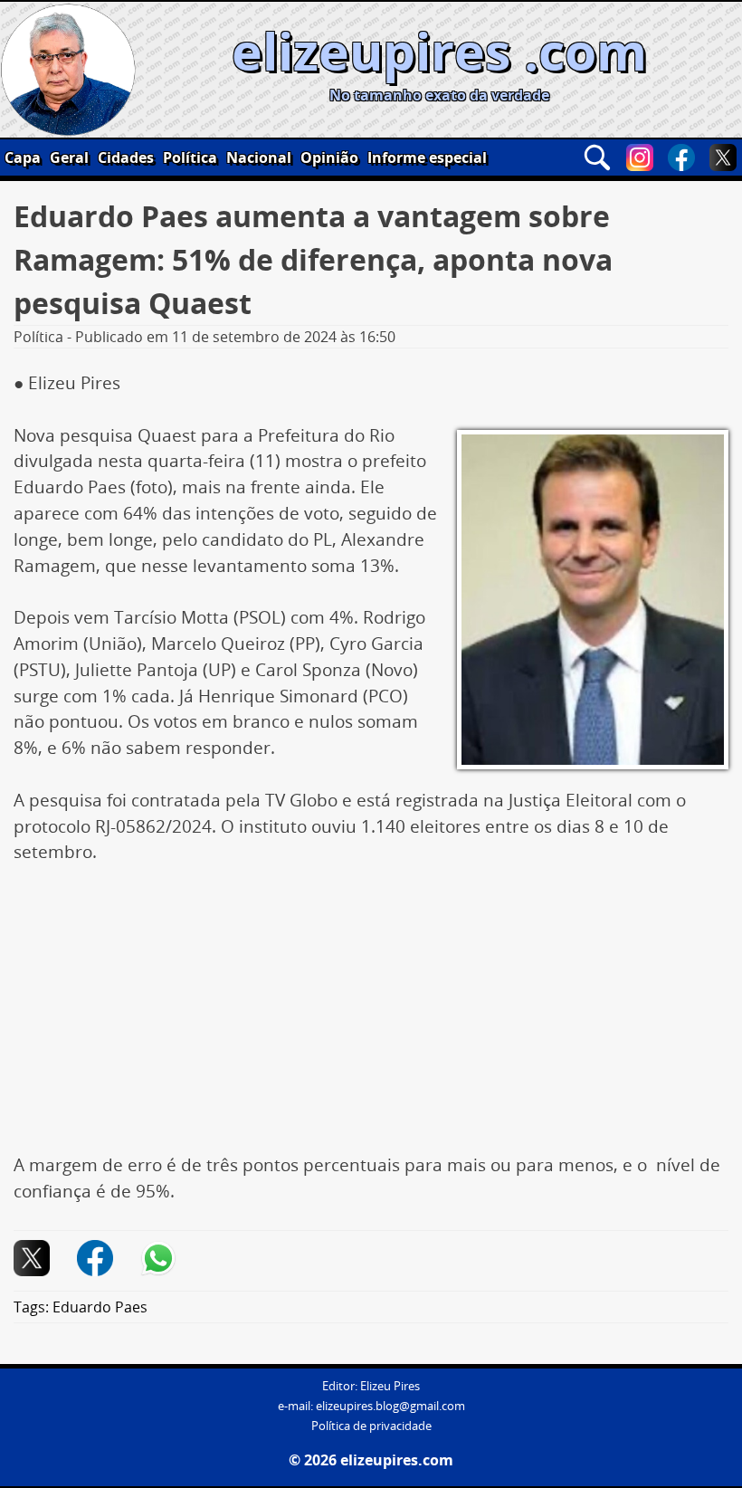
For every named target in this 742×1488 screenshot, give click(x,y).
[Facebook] (681, 157)
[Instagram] (639, 157)
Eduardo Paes (99, 1307)
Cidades (126, 157)
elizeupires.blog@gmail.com (390, 1406)
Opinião (329, 157)
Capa (23, 157)
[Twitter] (723, 157)
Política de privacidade (371, 1426)
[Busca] (597, 157)
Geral (69, 157)
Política (190, 157)
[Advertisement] (371, 1018)
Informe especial (427, 157)
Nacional (258, 157)
